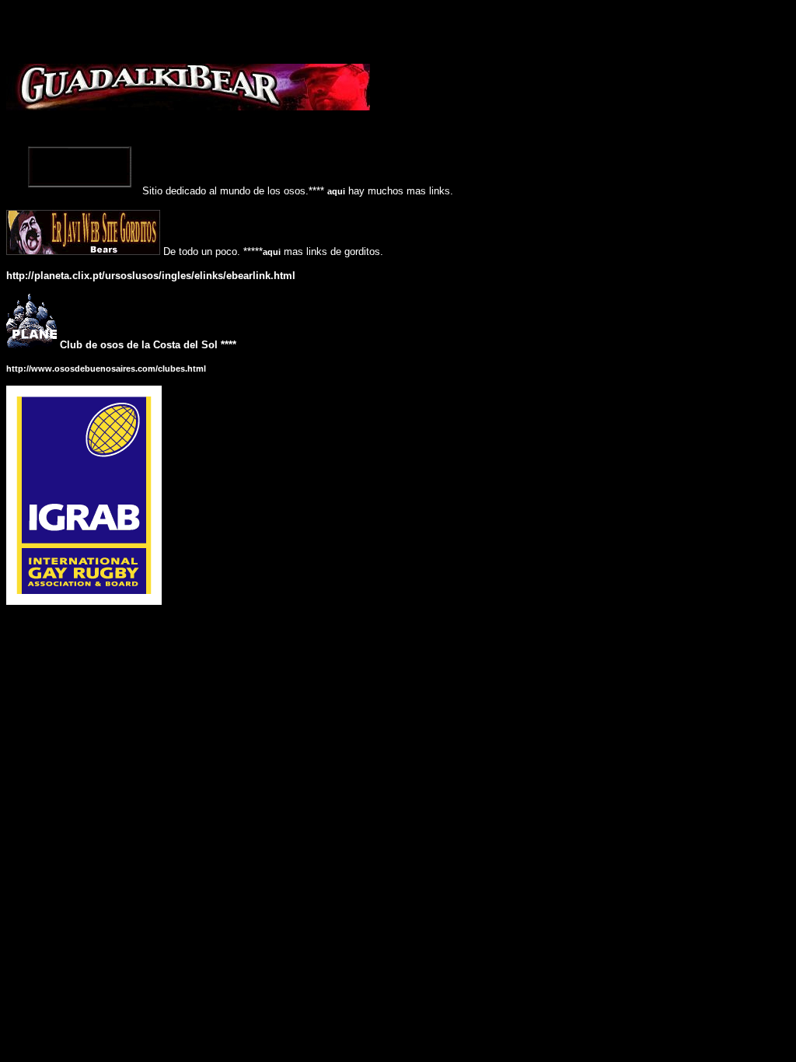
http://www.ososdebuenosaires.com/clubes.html (106, 368)
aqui (336, 191)
